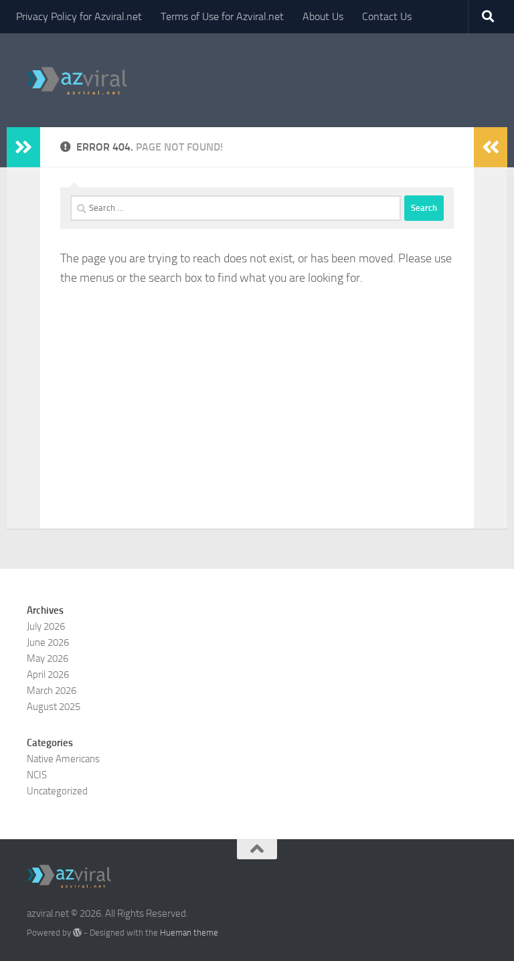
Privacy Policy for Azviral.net (79, 16)
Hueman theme (189, 933)
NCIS (37, 775)
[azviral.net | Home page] (77, 80)
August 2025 (53, 707)
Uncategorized (57, 791)
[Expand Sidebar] (23, 147)
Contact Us (387, 16)
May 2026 (47, 658)
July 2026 (46, 626)
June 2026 (48, 642)
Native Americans (63, 759)
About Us (323, 16)
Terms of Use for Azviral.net (222, 16)
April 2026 (48, 675)
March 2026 (51, 691)
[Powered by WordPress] (77, 932)
